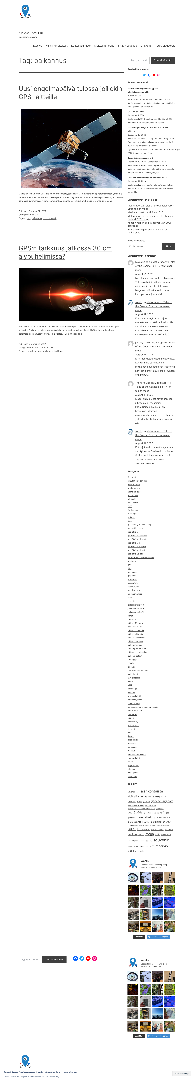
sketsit (131, 718)
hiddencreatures (135, 594)
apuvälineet (133, 495)
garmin (146, 801)
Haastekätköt (134, 586)
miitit (130, 685)
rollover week (49, 218)
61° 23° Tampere (31, 33)
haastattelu (144, 817)
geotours (132, 561)
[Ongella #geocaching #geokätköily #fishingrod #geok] (157, 890)
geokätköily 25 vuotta (137, 539)
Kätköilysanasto (81, 45)
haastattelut (133, 583)
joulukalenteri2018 (136, 605)
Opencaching (134, 703)
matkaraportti (136, 834)
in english (132, 601)
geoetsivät (160, 808)
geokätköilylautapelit (137, 546)
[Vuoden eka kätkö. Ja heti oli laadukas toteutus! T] (145, 902)
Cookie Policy (54, 1077)
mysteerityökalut (135, 700)
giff (129, 565)
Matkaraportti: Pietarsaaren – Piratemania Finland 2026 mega (151, 217)
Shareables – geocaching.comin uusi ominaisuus (148, 231)
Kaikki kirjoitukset (57, 45)
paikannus (37, 218)
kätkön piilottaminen (137, 648)
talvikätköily (133, 721)
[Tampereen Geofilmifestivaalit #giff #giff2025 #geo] (169, 877)
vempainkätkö (134, 758)
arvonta (151, 797)
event (139, 801)
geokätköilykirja (134, 543)
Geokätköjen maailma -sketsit (141, 557)
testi (142, 846)
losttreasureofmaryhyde (138, 670)
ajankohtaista (41, 347)
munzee (131, 692)
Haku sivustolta (136, 240)
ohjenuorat (166, 834)
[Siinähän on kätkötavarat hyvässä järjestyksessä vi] (145, 877)
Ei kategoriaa (133, 513)
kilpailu (141, 826)
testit (130, 732)
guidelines (132, 579)
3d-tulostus (133, 477)
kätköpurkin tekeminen (138, 652)
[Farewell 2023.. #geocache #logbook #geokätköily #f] (169, 914)
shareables (132, 714)
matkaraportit (134, 678)
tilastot (131, 736)
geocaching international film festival (141, 808)
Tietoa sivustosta (164, 45)
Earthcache (133, 510)
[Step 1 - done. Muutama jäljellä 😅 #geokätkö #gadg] (157, 902)
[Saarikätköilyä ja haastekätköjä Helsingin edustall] (157, 914)
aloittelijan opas (134, 492)
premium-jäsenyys (145, 841)
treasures (132, 743)
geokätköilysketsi (135, 554)
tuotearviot (132, 747)
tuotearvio (160, 846)
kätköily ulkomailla (136, 630)
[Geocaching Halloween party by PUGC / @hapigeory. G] (133, 890)
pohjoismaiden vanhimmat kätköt (143, 707)
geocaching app (150, 805)
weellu (138, 302)
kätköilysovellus (150, 826)
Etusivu (37, 45)
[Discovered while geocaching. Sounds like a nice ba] (169, 890)
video (131, 850)
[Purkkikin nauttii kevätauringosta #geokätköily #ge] (133, 902)
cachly (157, 797)
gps (28, 218)
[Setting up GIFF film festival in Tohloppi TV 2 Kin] (145, 926)
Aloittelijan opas (104, 45)
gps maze (132, 572)
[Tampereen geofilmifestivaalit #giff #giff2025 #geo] (157, 877)
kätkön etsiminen (135, 645)
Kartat (130, 616)
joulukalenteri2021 (136, 612)
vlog (137, 851)
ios (155, 818)
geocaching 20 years (136, 805)
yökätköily (132, 776)
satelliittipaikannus (136, 710)
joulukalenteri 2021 (161, 821)
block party (133, 503)
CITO (130, 506)
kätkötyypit (133, 659)
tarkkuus (58, 351)
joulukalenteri (163, 817)
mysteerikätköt (134, 696)
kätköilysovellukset (136, 638)
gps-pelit (132, 576)
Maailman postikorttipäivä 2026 (145, 212)
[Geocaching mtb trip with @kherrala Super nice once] (169, 926)
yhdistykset (133, 773)
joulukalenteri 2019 (138, 821)
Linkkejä (145, 45)
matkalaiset (133, 674)
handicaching (134, 590)
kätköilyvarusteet (135, 641)
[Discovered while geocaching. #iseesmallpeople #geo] (133, 914)
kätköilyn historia (135, 634)
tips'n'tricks (133, 740)
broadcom (32, 351)
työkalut (131, 751)
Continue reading (103, 201)
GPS (36, 214)
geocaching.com (135, 528)
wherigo (131, 769)
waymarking (133, 765)
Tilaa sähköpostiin (163, 60)
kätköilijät (132, 619)
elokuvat (131, 517)
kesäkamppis (133, 826)
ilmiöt (130, 597)
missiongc (132, 689)
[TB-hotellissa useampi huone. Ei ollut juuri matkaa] (145, 914)
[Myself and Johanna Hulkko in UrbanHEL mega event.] (157, 926)
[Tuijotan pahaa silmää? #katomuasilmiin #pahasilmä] (133, 877)
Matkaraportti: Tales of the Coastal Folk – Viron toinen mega (151, 207)
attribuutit (132, 499)
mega (130, 681)
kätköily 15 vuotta (135, 623)
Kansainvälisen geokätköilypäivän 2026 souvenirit (150, 224)
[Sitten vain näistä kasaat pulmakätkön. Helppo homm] (169, 902)
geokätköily (133, 532)
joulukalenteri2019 (136, 608)
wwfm (142, 851)
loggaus (131, 667)
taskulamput (133, 725)
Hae (168, 246)
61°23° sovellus (127, 45)
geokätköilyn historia (151, 813)
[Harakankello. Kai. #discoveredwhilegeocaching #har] (145, 890)
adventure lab (134, 484)
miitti (157, 834)
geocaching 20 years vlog (139, 524)
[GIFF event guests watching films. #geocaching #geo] (133, 926)
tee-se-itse (133, 729)
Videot (130, 762)
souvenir (161, 840)
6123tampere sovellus (137, 481)
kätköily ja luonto (135, 627)
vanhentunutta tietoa (137, 754)
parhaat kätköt (133, 841)
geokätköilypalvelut (136, 550)
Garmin (131, 521)
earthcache (132, 802)
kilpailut (131, 663)
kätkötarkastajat (135, 656)
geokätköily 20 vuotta (137, 535)
